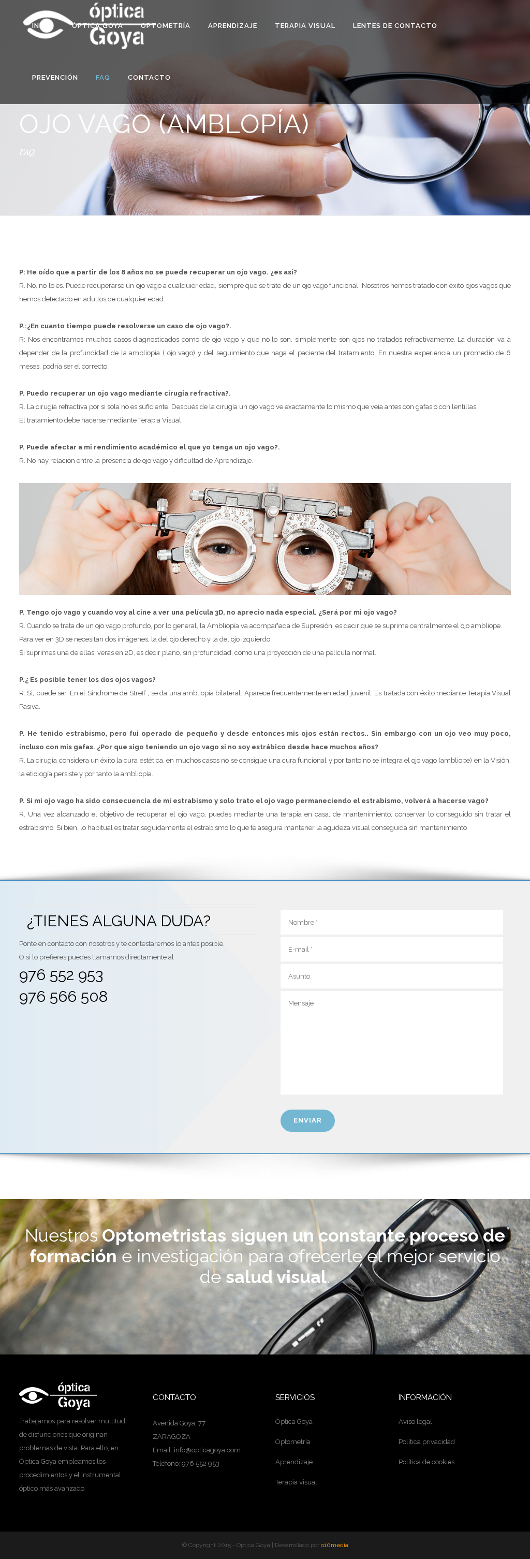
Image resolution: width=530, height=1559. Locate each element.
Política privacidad (427, 1442)
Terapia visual (296, 1482)
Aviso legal (415, 1421)
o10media (334, 1545)
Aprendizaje (294, 1462)
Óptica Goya (294, 1421)
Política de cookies (426, 1462)
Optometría (293, 1442)
